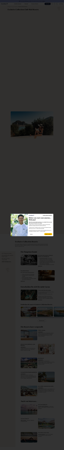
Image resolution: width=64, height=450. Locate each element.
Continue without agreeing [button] (47, 215)
